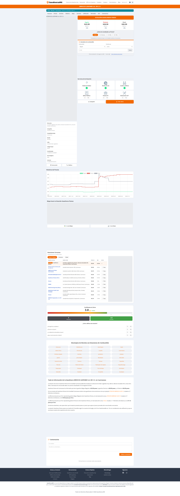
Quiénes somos (107, 475)
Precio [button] (93, 260)
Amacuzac (58, 347)
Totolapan (79, 368)
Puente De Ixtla (58, 361)
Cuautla (100, 350)
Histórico (68, 13)
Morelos (53, 10)
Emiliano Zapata (58, 354)
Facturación (82, 2)
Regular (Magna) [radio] (52, 257)
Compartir (92, 101)
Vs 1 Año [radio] (116, 35)
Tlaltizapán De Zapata (100, 364)
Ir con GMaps (69, 226)
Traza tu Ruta (72, 477)
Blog (119, 2)
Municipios (93, 13)
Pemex (49, 281)
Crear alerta (121, 101)
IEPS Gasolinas (72, 475)
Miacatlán (121, 357)
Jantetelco (100, 354)
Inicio (48, 10)
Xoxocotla (58, 372)
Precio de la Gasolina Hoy (72, 2)
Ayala (121, 347)
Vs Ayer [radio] (95, 35)
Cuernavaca (58, 10)
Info (99, 13)
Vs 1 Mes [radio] (109, 35)
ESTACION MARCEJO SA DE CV (54, 274)
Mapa (73, 13)
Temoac (100, 361)
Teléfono (70, 165)
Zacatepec (121, 372)
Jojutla (58, 357)
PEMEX (49, 284)
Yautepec (79, 372)
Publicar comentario (126, 454)
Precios (55, 13)
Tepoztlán (121, 361)
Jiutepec (122, 354)
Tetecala (58, 364)
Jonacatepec (79, 357)
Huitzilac (79, 354)
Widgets (72, 479)
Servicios (61, 13)
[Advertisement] (105, 67)
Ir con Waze (113, 226)
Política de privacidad (55, 475)
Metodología (107, 473)
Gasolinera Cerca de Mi (72, 473)
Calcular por (108, 44)
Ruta (105, 267)
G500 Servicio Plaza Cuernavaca (52, 271)
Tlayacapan (58, 368)
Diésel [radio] (66, 257)
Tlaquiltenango (121, 364)
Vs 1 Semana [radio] (102, 35)
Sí (103, 97)
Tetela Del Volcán (79, 364)
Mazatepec (100, 357)
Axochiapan (100, 347)
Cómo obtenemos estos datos (116, 54)
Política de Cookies (55, 477)
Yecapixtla (100, 372)
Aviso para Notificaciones (55, 473)
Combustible (81, 44)
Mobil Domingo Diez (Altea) (54, 287)
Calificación (86, 13)
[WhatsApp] (132, 2)
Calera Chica (58, 350)
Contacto (55, 479)
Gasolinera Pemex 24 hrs (53, 277)
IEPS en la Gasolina (90, 2)
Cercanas (79, 13)
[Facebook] (130, 2)
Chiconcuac (79, 350)
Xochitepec (121, 368)
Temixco (79, 361)
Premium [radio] (61, 257)
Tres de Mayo (100, 368)
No (88, 97)
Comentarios (105, 13)
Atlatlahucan (79, 347)
